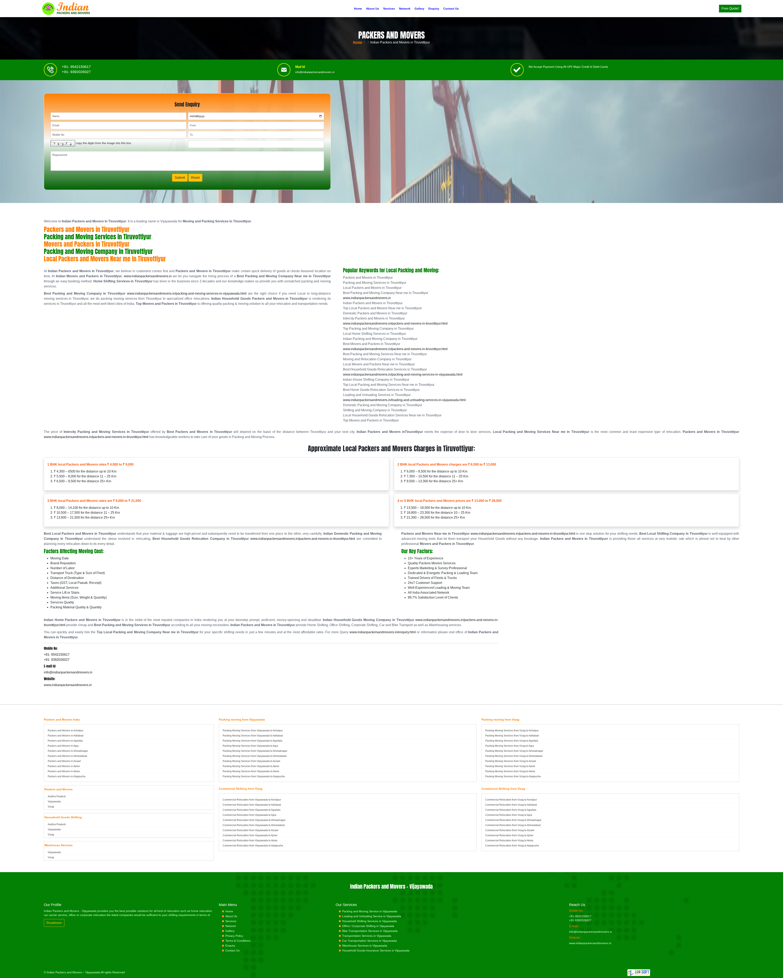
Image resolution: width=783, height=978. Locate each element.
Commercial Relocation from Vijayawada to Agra (249, 815)
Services (389, 8)
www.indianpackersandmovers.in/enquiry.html (382, 632)
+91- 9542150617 (76, 67)
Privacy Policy (234, 935)
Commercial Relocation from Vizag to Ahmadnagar (513, 820)
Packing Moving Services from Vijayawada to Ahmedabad (254, 756)
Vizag (51, 806)
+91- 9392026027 (76, 72)
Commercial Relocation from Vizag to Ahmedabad (513, 825)
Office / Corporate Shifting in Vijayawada (368, 926)
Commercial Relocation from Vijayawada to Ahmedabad (254, 825)
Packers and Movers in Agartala (65, 740)
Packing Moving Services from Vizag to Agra (509, 745)
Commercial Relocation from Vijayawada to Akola (250, 840)
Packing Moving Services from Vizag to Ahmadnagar (514, 751)
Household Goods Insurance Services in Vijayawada (375, 950)
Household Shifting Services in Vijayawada (369, 921)
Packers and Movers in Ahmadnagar (68, 751)
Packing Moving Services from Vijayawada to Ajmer (251, 766)
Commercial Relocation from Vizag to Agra (508, 815)
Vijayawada (54, 801)
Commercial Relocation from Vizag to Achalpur (511, 799)
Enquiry (433, 8)
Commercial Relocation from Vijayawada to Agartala (251, 809)
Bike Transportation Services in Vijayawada (370, 931)
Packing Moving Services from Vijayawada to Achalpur (253, 730)
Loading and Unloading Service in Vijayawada (371, 916)
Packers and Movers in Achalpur (65, 730)
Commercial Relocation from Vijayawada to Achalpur (252, 799)
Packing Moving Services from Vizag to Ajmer (510, 766)
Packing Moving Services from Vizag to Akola (510, 771)
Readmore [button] (54, 923)
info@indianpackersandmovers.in (314, 72)
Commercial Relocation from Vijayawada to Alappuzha (253, 845)
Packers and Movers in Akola (64, 771)
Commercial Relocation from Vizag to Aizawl (509, 830)
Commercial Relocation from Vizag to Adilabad (511, 804)
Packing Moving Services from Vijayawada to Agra (250, 745)
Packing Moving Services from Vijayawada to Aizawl (251, 761)
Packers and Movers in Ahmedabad (67, 756)
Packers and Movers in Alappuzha (66, 776)
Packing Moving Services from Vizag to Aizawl (510, 761)
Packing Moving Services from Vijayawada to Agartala (252, 740)
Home (358, 8)
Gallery (419, 8)
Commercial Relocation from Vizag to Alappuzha (512, 845)
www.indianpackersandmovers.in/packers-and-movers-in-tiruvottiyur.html (395, 323)
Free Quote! (730, 8)
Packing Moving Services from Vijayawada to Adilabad (253, 735)
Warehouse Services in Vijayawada (364, 945)
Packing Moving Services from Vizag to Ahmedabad (513, 756)
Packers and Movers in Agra (63, 745)
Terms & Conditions (237, 940)
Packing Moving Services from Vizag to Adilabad (512, 735)
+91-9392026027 (580, 920)
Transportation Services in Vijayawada (366, 935)
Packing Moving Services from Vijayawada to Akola (251, 771)
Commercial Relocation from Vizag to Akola (509, 840)
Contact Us (451, 8)
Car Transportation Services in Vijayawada (369, 940)
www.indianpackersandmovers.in (148, 276)
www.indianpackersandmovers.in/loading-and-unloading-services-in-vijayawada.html (404, 400)
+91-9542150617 (580, 916)
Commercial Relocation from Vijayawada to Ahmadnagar (254, 820)
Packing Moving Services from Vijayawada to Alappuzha (254, 776)
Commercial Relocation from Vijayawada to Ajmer (250, 835)
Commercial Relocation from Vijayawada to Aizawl (250, 830)
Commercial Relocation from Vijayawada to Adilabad (252, 804)
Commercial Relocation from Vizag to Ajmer (509, 835)
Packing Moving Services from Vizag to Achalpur (512, 730)
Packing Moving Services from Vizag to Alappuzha (513, 776)
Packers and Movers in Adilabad (65, 735)
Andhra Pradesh (57, 796)
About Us (372, 8)
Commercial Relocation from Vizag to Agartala (510, 809)
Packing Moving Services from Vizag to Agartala (511, 740)
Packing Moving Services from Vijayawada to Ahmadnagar (255, 751)
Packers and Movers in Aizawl (64, 761)
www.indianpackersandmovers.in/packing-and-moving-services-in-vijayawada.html (187, 293)
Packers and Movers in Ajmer (64, 766)
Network (404, 8)
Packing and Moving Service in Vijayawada (369, 911)
